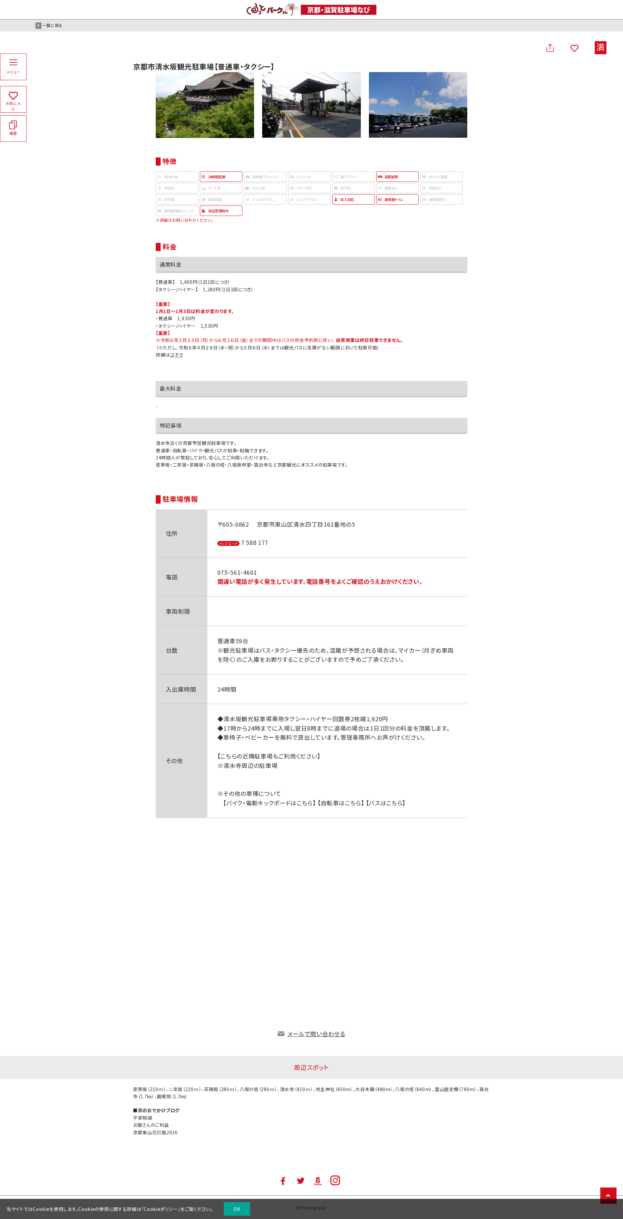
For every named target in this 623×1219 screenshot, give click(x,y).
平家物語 (142, 1117)
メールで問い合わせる (316, 1033)
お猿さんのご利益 (151, 1125)
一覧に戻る (53, 25)
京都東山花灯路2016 (155, 1132)
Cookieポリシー (161, 1209)
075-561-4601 (237, 572)
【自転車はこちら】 (340, 802)
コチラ (176, 354)
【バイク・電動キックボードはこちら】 (269, 802)
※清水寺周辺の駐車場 (247, 765)
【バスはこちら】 (385, 802)
